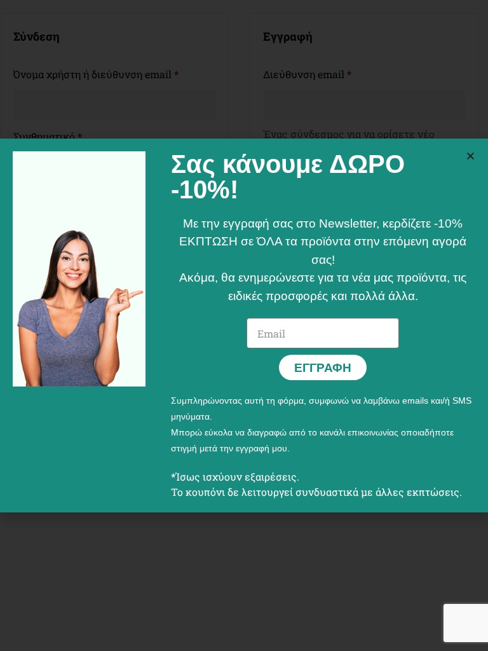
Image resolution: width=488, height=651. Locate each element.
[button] (470, 156)
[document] (244, 325)
